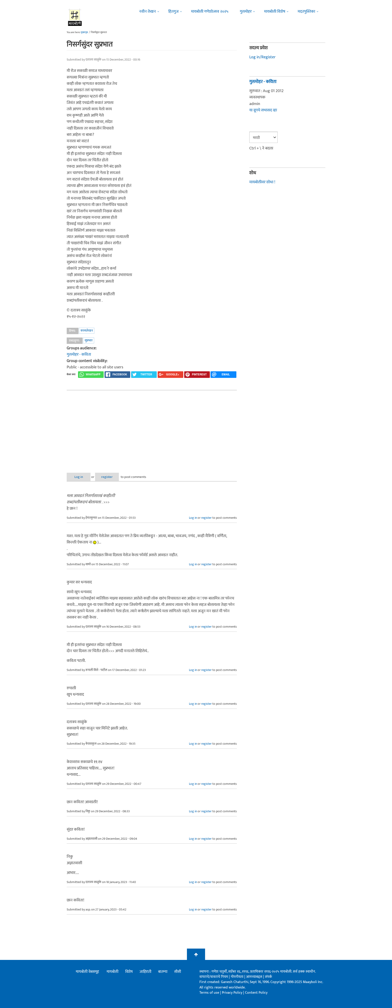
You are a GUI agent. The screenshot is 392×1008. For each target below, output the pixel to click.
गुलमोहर (246, 11)
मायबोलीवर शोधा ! (262, 182)
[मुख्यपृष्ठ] (75, 17)
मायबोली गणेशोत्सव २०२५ (209, 11)
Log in (78, 477)
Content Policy (256, 993)
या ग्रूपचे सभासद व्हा (263, 110)
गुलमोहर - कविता (79, 354)
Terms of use (209, 993)
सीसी (177, 972)
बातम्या (162, 972)
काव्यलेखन (87, 330)
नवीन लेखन (147, 11)
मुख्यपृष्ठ (84, 32)
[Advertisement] (152, 428)
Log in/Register (262, 57)
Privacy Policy (232, 993)
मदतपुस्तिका (306, 11)
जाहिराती (145, 972)
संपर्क (268, 977)
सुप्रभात (89, 340)
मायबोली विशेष (274, 11)
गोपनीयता (237, 977)
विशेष (129, 972)
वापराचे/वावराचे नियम (213, 977)
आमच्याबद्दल (254, 977)
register (107, 477)
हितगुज (173, 11)
